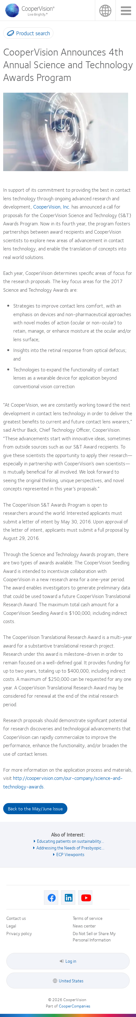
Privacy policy (19, 933)
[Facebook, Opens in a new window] (51, 897)
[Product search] (9, 34)
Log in (70, 960)
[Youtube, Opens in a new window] (85, 897)
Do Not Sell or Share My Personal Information (94, 936)
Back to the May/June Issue (35, 808)
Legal (11, 925)
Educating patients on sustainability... (70, 840)
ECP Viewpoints (70, 854)
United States (105, 10)
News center (84, 925)
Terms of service (87, 917)
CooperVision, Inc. (51, 206)
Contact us (16, 917)
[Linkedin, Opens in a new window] (68, 897)
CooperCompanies (74, 1006)
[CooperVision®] (32, 15)
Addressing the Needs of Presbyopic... (70, 847)
